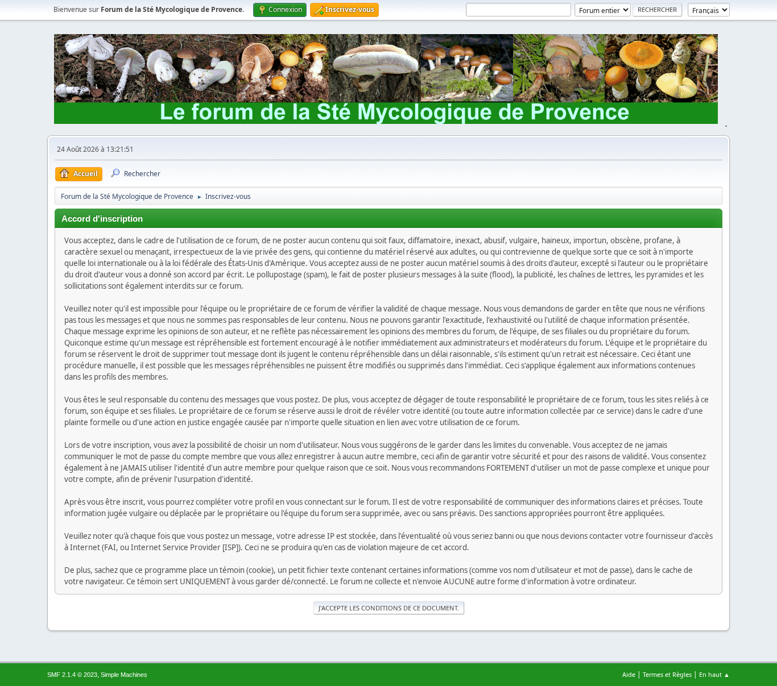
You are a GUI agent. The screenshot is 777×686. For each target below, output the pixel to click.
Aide (628, 674)
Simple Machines (124, 674)
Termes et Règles (667, 674)
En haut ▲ (714, 674)
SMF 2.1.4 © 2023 (72, 674)
